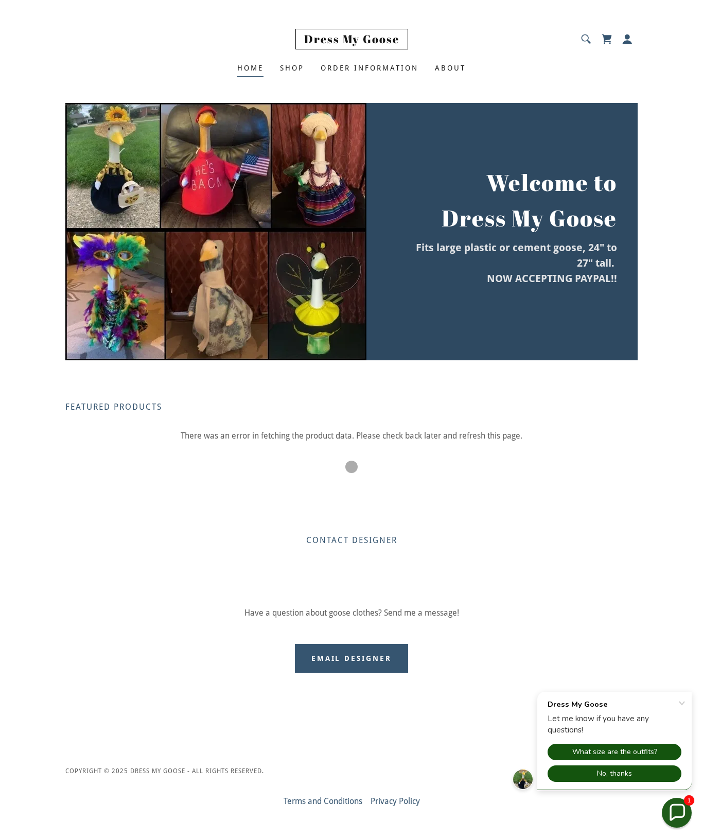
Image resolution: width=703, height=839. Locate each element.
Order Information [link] (369, 68)
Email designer (351, 658)
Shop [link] (292, 68)
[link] (351, 40)
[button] (627, 39)
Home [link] (250, 68)
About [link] (450, 68)
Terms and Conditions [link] (323, 801)
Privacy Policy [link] (395, 801)
